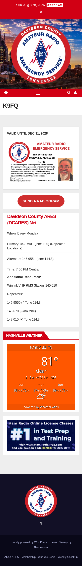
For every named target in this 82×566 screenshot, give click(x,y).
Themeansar (41, 547)
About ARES (11, 556)
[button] (68, 92)
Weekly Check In (68, 556)
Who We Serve (46, 556)
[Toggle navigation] (38, 93)
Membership (28, 556)
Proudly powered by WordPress (29, 542)
